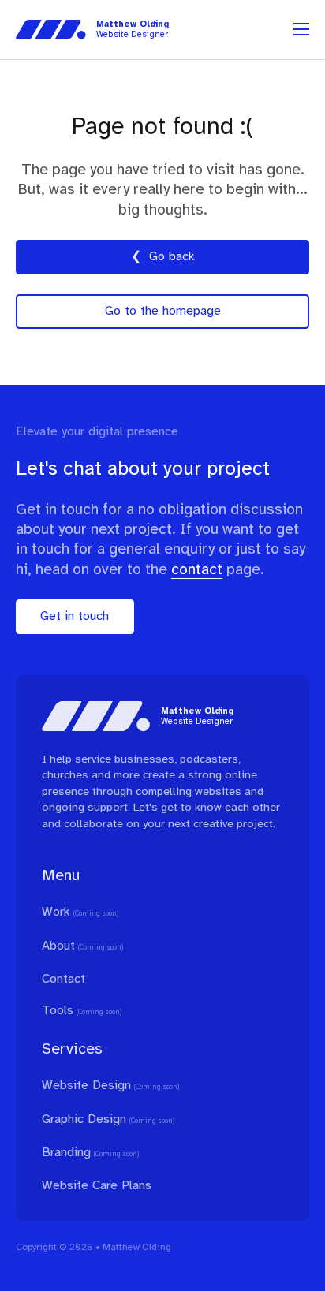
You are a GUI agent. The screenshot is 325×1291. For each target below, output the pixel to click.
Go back (172, 256)
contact (196, 570)
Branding (66, 1152)
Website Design (86, 1085)
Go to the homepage (163, 311)
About (58, 946)
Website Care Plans (96, 1185)
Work (56, 912)
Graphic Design (84, 1119)
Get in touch (74, 616)
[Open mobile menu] (301, 29)
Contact (63, 979)
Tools (57, 1010)
